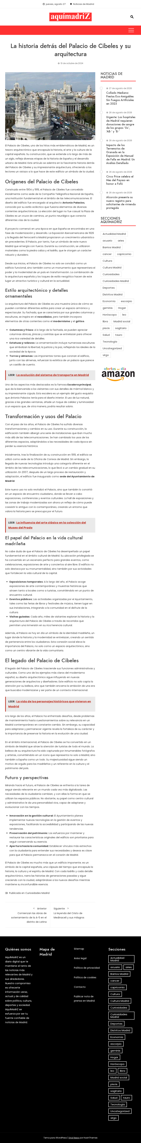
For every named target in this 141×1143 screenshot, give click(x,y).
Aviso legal (80, 958)
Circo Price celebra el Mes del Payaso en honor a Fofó (119, 180)
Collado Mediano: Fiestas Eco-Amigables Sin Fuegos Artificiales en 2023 (120, 98)
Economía (109, 301)
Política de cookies (85, 977)
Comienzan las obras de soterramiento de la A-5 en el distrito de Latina (29, 915)
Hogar (122, 308)
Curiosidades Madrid (37, 893)
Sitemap (79, 949)
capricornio (124, 254)
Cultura (107, 261)
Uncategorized (112, 348)
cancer (107, 254)
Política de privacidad (87, 968)
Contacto (80, 987)
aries (121, 240)
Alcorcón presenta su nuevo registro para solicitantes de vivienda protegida (121, 202)
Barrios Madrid (112, 247)
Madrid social (121, 321)
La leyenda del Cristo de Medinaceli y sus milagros (69, 913)
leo (124, 314)
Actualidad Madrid (114, 234)
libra (105, 321)
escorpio (126, 301)
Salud (106, 335)
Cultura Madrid (112, 267)
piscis (106, 328)
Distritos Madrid (112, 294)
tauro (118, 335)
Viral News (73, 1137)
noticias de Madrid (16, 1022)
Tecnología (110, 341)
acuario (107, 240)
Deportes (109, 288)
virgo (106, 355)
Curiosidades (111, 274)
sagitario (121, 328)
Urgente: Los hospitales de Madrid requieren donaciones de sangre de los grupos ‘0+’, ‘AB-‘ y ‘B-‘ (120, 124)
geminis (108, 308)
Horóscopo (110, 314)
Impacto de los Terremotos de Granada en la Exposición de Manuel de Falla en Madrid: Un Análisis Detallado (120, 154)
